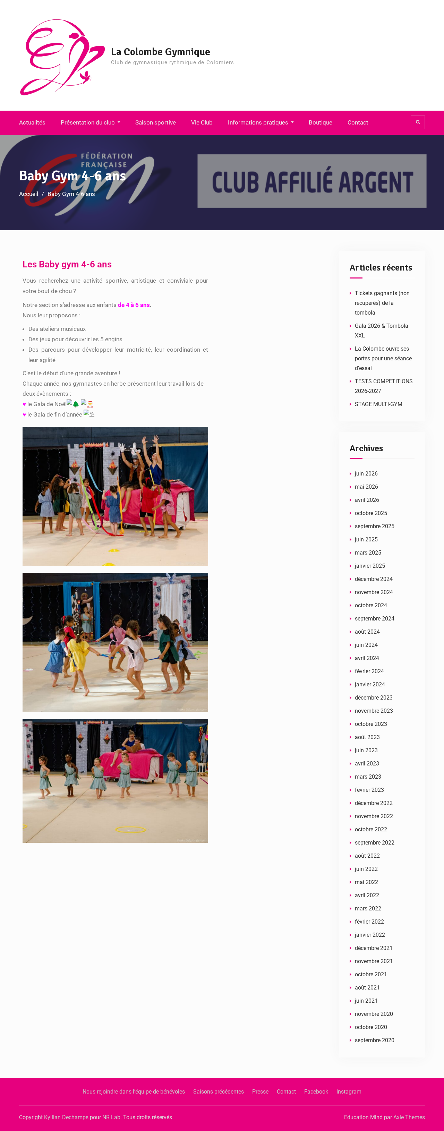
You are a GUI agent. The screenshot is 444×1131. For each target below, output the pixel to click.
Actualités (32, 122)
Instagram (348, 1091)
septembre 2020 (374, 1040)
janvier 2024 (370, 684)
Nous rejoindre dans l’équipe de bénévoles (134, 1091)
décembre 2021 (374, 948)
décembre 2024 (374, 579)
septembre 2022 (374, 842)
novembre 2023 (374, 711)
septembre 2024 (374, 618)
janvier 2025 (370, 566)
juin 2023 (366, 750)
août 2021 (367, 987)
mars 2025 (368, 552)
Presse (260, 1091)
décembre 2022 (374, 803)
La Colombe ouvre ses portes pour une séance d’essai (383, 358)
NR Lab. (112, 1117)
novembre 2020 (374, 1014)
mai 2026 (366, 486)
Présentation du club (88, 122)
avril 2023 (367, 763)
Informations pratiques (258, 122)
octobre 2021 (371, 974)
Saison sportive (155, 122)
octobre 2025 (371, 513)
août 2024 (367, 631)
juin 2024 (366, 645)
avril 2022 (367, 895)
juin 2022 (366, 869)
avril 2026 (367, 500)
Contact (358, 122)
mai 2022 (366, 882)
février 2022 (369, 921)
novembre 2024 (374, 592)
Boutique (320, 122)
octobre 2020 (371, 1027)
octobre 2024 (371, 605)
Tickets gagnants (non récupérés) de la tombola (382, 303)
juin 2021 (366, 1000)
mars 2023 (368, 776)
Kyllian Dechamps (66, 1117)
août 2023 (367, 737)
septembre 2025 (374, 526)
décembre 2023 (374, 697)
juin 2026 (366, 473)
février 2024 (369, 671)
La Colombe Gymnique (160, 51)
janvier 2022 (370, 935)
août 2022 (367, 855)
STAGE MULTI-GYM (378, 404)
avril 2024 (367, 658)
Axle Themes (409, 1117)
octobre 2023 (371, 724)
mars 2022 (368, 908)
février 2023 (369, 790)
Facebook (316, 1091)
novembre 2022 (374, 816)
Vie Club (202, 122)
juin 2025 (366, 539)
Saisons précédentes (218, 1091)
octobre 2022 (371, 829)
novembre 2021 (374, 961)
